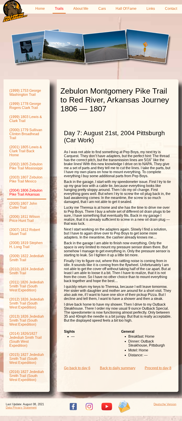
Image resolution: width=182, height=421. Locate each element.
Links (150, 8)
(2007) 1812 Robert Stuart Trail (24, 232)
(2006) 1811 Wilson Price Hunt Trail (24, 219)
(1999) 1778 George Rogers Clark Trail (25, 106)
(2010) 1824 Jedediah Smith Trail (26, 271)
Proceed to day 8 (158, 368)
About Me (80, 8)
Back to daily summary (117, 368)
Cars (102, 8)
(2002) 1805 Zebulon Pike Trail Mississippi (26, 166)
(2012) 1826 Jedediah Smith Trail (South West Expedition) (26, 303)
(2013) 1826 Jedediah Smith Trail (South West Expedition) (26, 320)
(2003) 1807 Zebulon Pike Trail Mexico (25, 179)
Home (40, 8)
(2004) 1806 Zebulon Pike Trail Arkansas (25, 192)
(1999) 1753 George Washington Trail (25, 92)
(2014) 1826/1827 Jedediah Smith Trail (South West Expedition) (25, 339)
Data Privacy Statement (21, 407)
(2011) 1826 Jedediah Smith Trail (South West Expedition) (26, 286)
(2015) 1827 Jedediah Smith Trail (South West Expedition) (26, 359)
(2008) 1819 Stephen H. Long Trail (26, 245)
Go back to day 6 (77, 368)
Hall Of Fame (126, 8)
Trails (59, 8)
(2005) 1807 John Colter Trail (23, 205)
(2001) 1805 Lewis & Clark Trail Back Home (25, 151)
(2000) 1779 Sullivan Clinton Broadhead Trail (25, 134)
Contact (171, 8)
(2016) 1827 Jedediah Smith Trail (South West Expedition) (26, 376)
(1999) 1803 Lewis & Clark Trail (25, 119)
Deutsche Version (165, 404)
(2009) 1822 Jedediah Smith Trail (26, 258)
